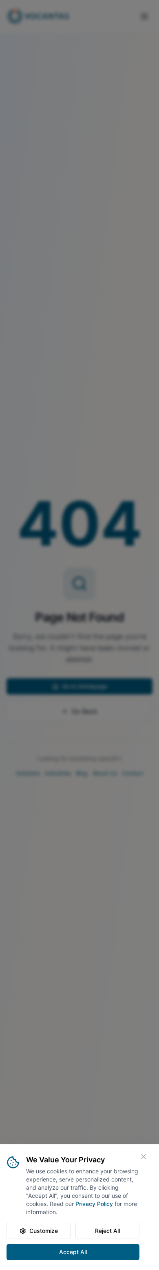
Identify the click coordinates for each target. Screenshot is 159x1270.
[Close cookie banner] (143, 1156)
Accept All (73, 1251)
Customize (43, 1230)
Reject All (107, 1230)
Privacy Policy (94, 1203)
